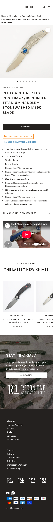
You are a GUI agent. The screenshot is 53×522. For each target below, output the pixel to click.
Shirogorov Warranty (17, 464)
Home (3, 16)
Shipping (11, 461)
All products (14, 16)
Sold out (26, 126)
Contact (10, 450)
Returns (10, 453)
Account (11, 428)
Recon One (18, 508)
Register (11, 432)
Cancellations (13, 457)
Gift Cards (11, 435)
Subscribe (26, 375)
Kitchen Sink (13, 439)
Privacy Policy (13, 468)
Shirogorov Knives (18, 315)
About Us (11, 421)
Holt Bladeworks (13, 87)
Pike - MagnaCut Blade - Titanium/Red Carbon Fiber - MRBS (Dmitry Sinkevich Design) (18, 321)
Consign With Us (15, 424)
